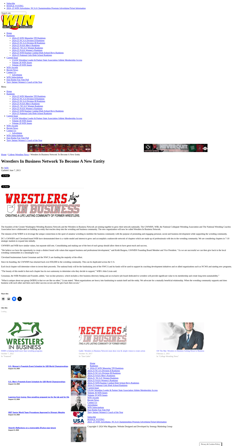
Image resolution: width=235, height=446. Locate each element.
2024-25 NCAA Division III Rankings (28, 43)
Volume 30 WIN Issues (22, 62)
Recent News (12, 70)
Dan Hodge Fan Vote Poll (18, 80)
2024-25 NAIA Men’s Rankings (26, 45)
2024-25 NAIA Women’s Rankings (27, 50)
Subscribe (11, 3)
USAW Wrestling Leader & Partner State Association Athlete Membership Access (47, 60)
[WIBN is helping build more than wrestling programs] (38, 336)
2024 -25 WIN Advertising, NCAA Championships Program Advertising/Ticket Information (46, 8)
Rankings (11, 35)
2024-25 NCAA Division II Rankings (28, 40)
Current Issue (12, 57)
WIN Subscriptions (15, 77)
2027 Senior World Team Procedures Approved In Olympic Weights (36, 412)
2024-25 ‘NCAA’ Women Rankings (27, 48)
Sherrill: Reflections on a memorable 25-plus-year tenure (32, 428)
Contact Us (11, 72)
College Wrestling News (18, 154)
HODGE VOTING (15, 6)
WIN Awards (12, 67)
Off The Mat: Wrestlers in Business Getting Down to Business (180, 351)
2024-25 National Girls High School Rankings (32, 55)
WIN (6, 168)
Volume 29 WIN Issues (22, 65)
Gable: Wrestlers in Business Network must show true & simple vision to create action (112, 351)
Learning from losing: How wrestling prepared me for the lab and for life (38, 397)
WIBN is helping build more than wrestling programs (21, 351)
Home (9, 33)
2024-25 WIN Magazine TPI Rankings (29, 38)
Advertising (17, 75)
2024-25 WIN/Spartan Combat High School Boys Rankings (38, 53)
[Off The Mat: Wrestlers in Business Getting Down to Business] (194, 336)
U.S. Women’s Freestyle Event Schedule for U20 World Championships (38, 366)
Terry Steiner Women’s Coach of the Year (24, 82)
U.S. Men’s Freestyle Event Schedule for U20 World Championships (36, 382)
